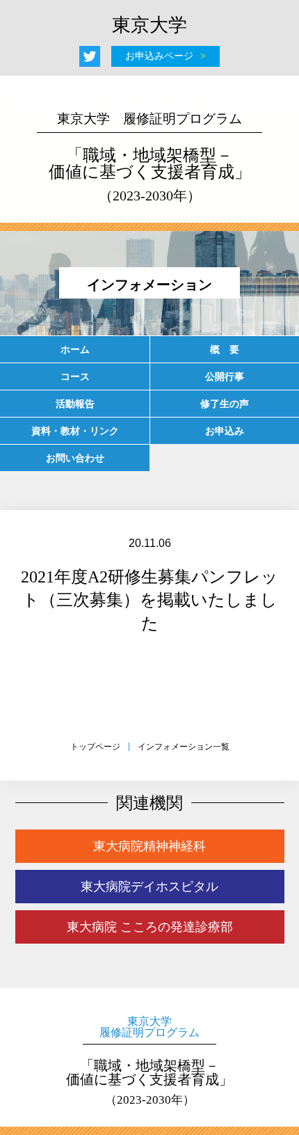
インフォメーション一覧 (183, 747)
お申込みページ (159, 56)
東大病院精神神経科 (149, 846)
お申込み (224, 430)
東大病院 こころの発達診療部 (150, 927)
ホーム (75, 349)
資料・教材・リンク (75, 430)
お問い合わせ (75, 457)
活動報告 (75, 403)
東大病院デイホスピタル (149, 887)
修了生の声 (224, 403)
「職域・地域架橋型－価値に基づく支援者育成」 (150, 157)
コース (75, 376)
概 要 (224, 349)
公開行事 (224, 376)
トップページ (95, 747)
